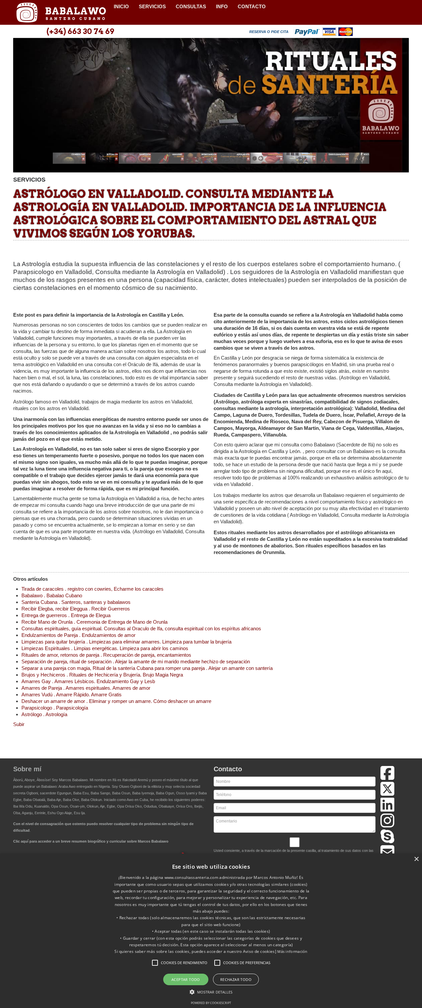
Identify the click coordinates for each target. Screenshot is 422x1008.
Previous (21, 107)
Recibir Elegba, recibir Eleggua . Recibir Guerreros (75, 608)
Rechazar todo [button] (236, 979)
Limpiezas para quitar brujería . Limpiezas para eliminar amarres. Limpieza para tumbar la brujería (126, 641)
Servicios (152, 6)
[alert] (211, 930)
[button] (155, 962)
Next (400, 107)
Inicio (121, 6)
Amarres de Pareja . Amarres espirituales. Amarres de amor (85, 688)
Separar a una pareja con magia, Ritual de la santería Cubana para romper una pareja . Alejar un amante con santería (147, 668)
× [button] (416, 859)
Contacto (252, 6)
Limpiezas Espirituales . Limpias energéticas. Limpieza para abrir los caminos (104, 648)
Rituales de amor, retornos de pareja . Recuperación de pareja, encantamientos (106, 655)
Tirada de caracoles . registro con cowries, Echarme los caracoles (92, 589)
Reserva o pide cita (268, 32)
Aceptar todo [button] (185, 979)
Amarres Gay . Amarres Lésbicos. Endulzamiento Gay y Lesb (88, 681)
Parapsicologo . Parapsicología (54, 708)
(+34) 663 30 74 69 (80, 31)
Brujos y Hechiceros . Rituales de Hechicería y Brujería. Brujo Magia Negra (102, 675)
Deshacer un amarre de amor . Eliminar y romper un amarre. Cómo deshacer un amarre (116, 701)
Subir (18, 724)
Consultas (191, 6)
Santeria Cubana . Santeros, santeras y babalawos (76, 602)
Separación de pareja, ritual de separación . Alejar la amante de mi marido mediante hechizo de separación (135, 661)
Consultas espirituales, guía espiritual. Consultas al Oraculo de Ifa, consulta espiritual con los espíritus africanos (141, 628)
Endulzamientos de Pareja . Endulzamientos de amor (78, 635)
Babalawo (61, 12)
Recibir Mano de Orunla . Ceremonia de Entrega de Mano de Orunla (94, 622)
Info (222, 6)
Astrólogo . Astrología (44, 714)
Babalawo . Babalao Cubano (51, 595)
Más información (292, 951)
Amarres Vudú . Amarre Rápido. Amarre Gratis (71, 694)
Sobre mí (27, 769)
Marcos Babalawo (73, 780)
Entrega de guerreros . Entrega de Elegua (65, 615)
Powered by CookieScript (211, 1003)
